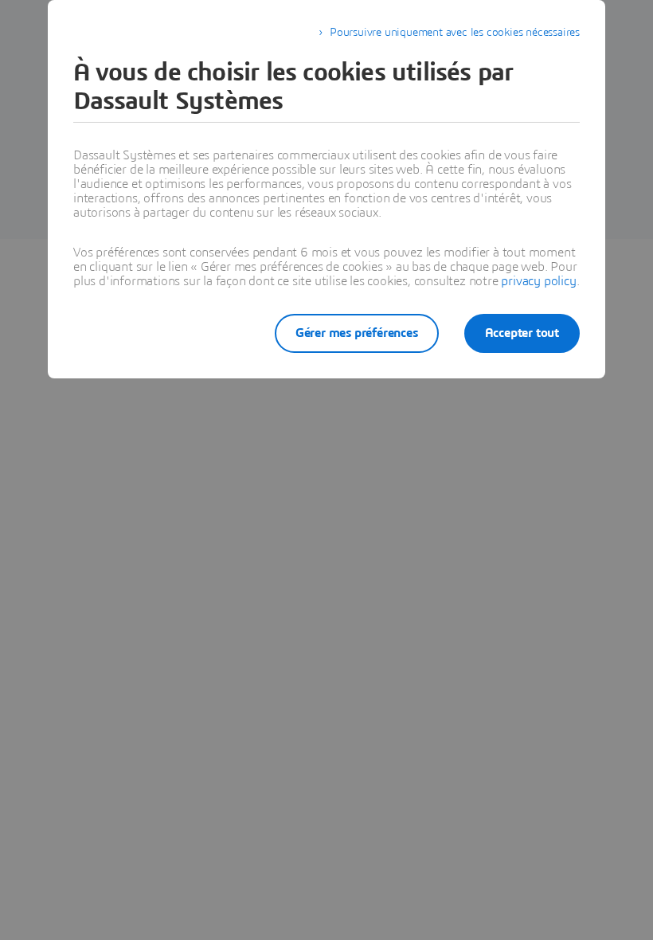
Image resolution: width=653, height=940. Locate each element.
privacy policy (538, 281)
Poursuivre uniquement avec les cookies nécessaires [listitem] (455, 32)
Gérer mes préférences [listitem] (356, 333)
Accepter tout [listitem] (522, 333)
